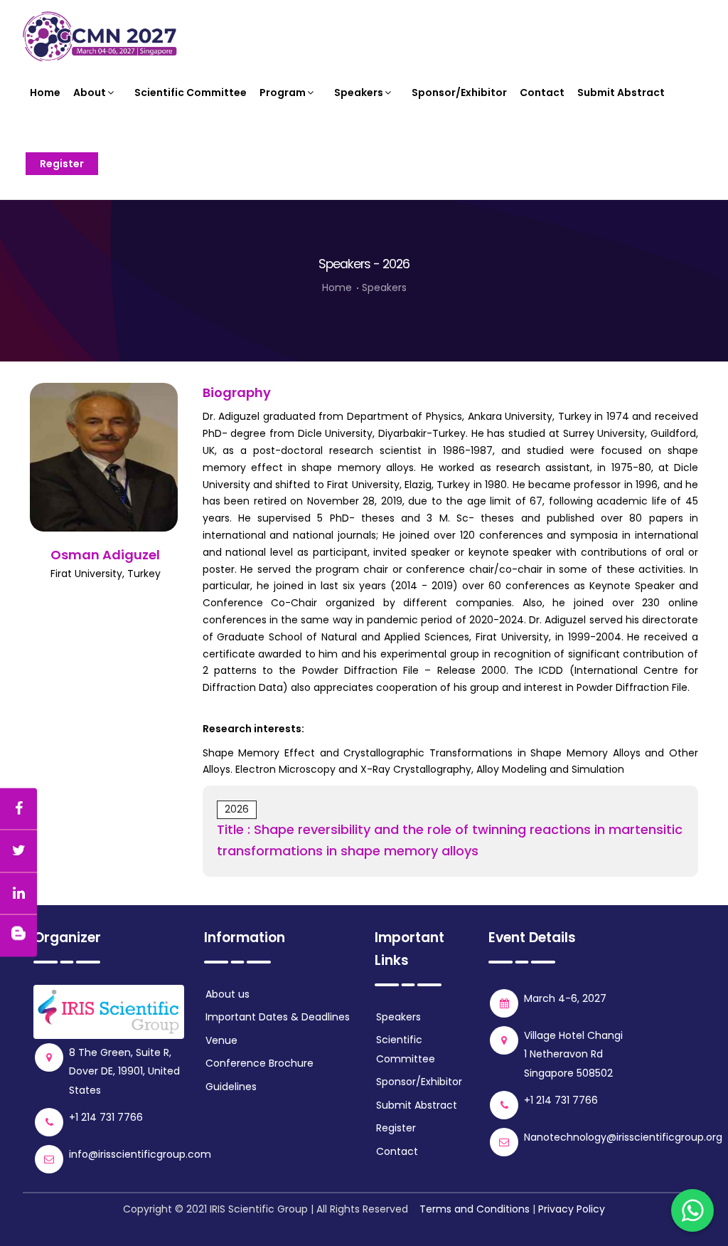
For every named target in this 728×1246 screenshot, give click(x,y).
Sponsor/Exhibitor (459, 92)
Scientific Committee (190, 92)
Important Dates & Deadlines (277, 1017)
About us (227, 994)
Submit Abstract (621, 92)
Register (62, 164)
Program (282, 92)
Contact (542, 92)
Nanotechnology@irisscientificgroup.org (623, 1137)
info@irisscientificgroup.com (140, 1154)
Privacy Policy (571, 1209)
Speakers (358, 92)
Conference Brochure (259, 1063)
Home (45, 92)
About (89, 92)
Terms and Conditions (474, 1209)
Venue (221, 1040)
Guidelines (231, 1086)
